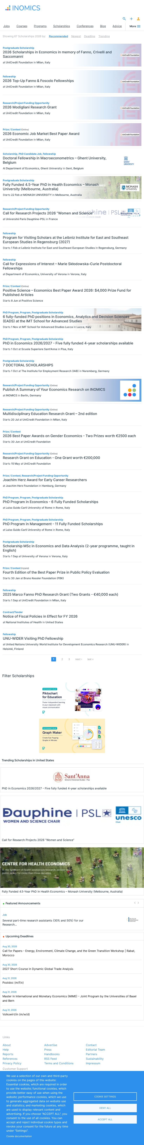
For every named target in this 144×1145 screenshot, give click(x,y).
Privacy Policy (12, 1063)
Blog (103, 26)
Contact (91, 1045)
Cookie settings (105, 1096)
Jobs (6, 26)
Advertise (50, 1045)
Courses (22, 26)
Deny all (105, 1108)
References (10, 1058)
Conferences (85, 26)
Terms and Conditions (58, 1063)
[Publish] (131, 19)
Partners (91, 1054)
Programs (40, 26)
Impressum (93, 1063)
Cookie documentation (19, 1136)
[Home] (22, 8)
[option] (72, 919)
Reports (8, 1054)
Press (47, 1049)
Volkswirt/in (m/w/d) (16, 1014)
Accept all (105, 1119)
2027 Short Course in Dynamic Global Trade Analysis (37, 969)
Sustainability (95, 1058)
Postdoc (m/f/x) (13, 982)
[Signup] (138, 19)
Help (6, 1049)
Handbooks (52, 1054)
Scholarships (61, 26)
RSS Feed (50, 1058)
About (7, 1045)
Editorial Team (95, 1049)
